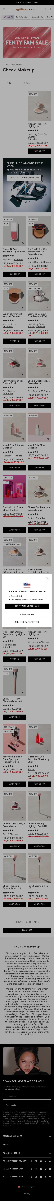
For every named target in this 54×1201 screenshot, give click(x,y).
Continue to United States (27, 606)
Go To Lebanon (27, 614)
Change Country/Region (27, 622)
